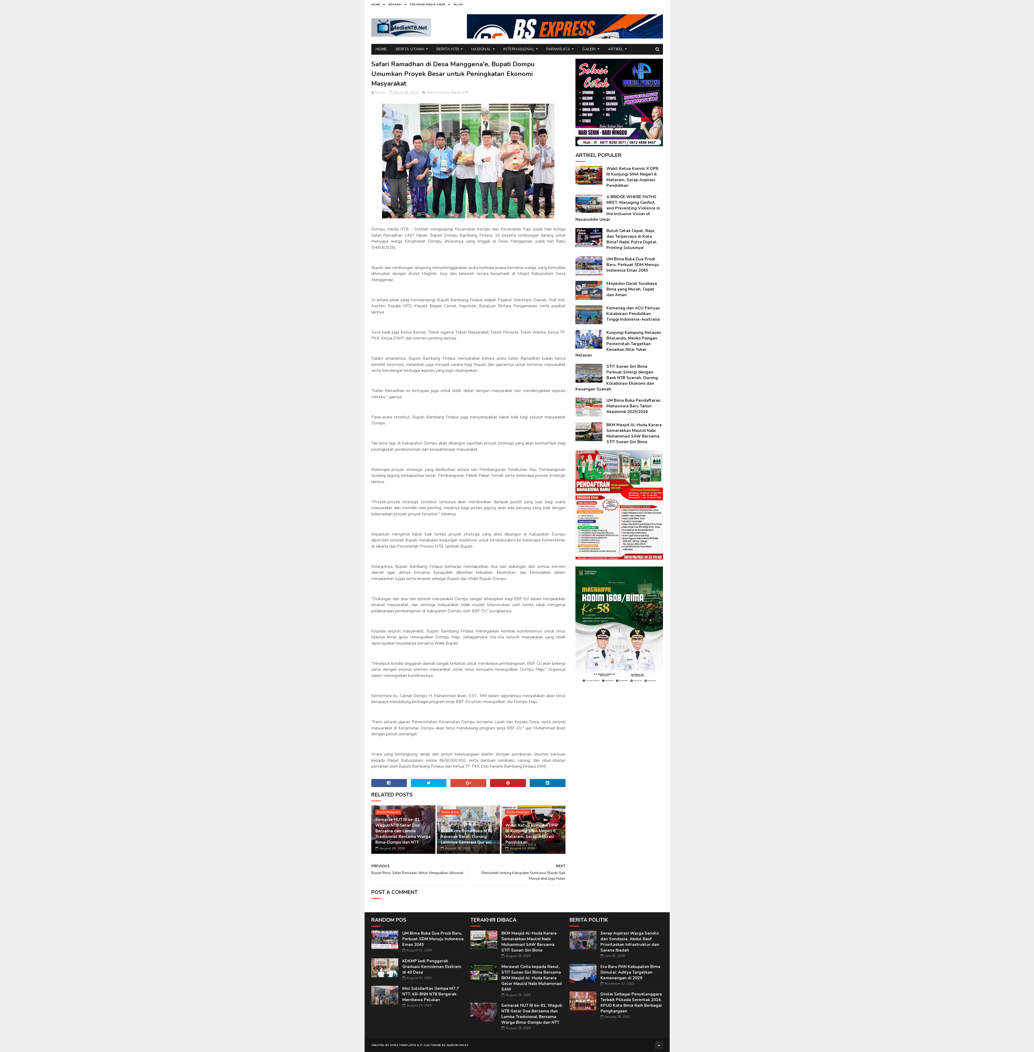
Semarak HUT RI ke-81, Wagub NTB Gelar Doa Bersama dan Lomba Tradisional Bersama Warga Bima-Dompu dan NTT (403, 831)
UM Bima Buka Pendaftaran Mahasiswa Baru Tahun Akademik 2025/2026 (633, 406)
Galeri (589, 49)
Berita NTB (447, 49)
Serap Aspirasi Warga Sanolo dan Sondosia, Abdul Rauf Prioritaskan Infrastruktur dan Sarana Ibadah (629, 942)
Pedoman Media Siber (427, 4)
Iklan (458, 4)
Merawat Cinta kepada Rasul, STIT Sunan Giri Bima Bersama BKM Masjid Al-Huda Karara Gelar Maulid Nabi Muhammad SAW (531, 978)
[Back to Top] (659, 1045)
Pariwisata (558, 49)
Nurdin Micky (458, 1045)
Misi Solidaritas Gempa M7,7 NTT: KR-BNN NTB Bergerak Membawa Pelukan (430, 994)
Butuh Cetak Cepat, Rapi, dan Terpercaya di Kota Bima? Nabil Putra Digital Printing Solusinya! (631, 239)
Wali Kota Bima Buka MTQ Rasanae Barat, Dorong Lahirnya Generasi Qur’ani (466, 836)
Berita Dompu (438, 92)
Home (375, 4)
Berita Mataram (388, 812)
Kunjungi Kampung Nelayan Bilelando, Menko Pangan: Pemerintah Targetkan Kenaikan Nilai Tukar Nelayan (618, 344)
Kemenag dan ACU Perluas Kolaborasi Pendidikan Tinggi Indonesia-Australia (633, 313)
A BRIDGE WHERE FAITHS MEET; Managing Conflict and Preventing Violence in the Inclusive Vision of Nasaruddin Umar (617, 208)
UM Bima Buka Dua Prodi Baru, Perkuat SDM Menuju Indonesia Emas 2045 (632, 264)
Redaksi (395, 4)
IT (421, 1045)
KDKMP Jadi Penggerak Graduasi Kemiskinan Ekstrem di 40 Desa (431, 966)
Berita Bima (450, 812)
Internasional (519, 49)
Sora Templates (403, 1045)
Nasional (481, 49)
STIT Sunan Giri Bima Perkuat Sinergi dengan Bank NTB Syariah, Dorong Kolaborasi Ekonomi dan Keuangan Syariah (616, 378)
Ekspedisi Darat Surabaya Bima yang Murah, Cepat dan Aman (631, 289)
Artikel (615, 49)
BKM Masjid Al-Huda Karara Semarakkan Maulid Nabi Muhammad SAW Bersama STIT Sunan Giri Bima (634, 433)
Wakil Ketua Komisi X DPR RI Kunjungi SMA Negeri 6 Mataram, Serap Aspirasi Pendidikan (531, 834)
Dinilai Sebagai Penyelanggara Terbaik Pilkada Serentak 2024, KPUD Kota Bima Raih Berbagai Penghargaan (631, 1002)
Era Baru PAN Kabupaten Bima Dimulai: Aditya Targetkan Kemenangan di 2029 (630, 972)
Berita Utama (410, 49)
